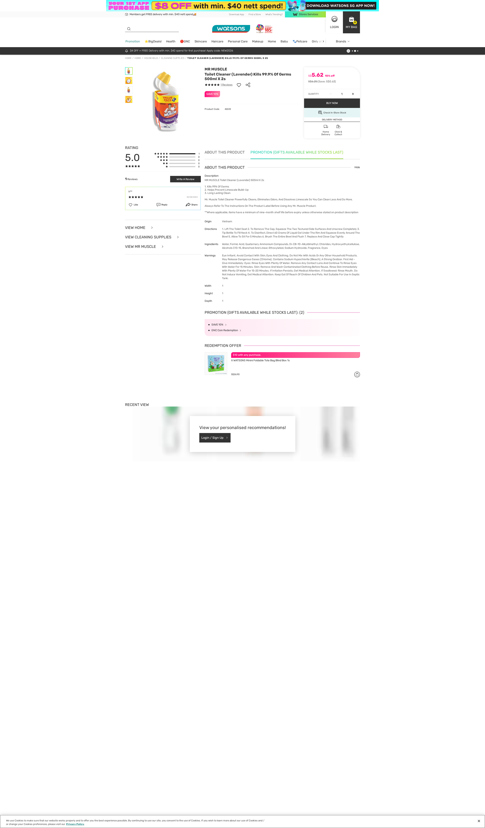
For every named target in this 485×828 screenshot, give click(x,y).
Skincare (201, 41)
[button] (351, 22)
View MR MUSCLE (141, 246)
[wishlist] (239, 85)
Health (170, 41)
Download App (236, 14)
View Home (135, 227)
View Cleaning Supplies (148, 237)
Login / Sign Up (212, 437)
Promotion (132, 41)
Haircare (217, 41)
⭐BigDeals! (153, 41)
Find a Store (255, 14)
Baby (284, 41)
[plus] (353, 94)
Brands (341, 41)
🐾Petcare (300, 41)
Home (272, 41)
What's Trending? (274, 14)
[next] (323, 41)
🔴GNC (185, 41)
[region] (242, 821)
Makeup (257, 41)
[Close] (479, 821)
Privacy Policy (75, 824)
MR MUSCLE (216, 69)
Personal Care (238, 41)
